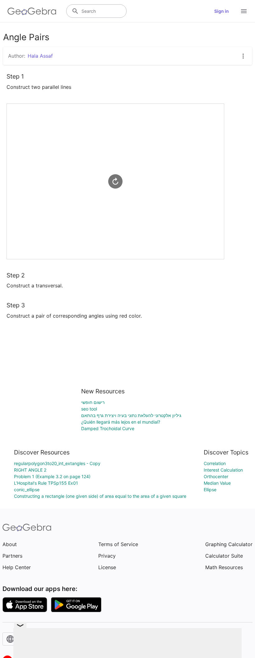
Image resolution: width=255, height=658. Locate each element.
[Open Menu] (244, 11)
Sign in (221, 11)
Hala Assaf (40, 56)
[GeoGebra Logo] (31, 11)
